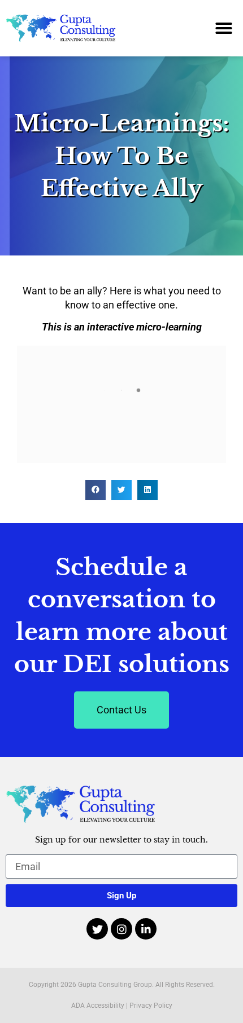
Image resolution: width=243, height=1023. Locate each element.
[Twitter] (97, 929)
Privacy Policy (150, 1005)
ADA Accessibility (97, 1005)
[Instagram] (121, 929)
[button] (223, 28)
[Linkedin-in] (146, 929)
